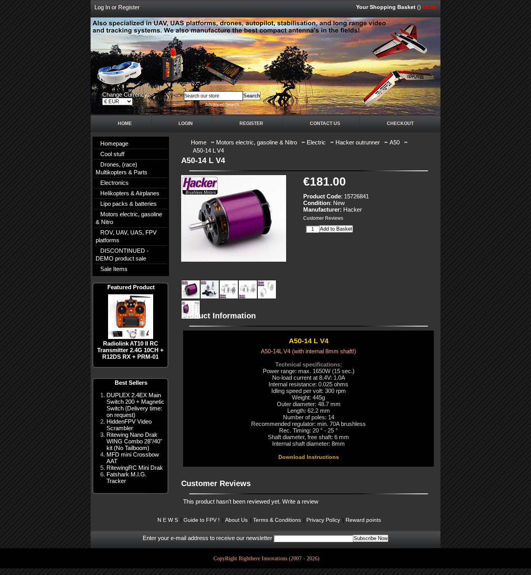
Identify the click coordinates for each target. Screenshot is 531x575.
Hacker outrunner (357, 142)
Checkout (400, 123)
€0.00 (430, 7)
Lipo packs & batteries (128, 203)
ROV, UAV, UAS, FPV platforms (126, 236)
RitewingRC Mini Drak (135, 467)
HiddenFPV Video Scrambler (129, 424)
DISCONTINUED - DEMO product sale (122, 254)
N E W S (167, 520)
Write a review (300, 501)
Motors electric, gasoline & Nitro (129, 218)
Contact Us (325, 123)
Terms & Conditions (277, 520)
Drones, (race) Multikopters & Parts (121, 168)
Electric (316, 142)
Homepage (114, 143)
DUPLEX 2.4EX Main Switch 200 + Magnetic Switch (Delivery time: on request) (135, 405)
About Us (236, 520)
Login (185, 123)
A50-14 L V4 (208, 150)
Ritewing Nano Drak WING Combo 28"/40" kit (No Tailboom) (134, 441)
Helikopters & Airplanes (129, 193)
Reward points (363, 520)
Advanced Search (222, 104)
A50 (395, 142)
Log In (102, 7)
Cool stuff (112, 154)
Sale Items (114, 269)
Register (129, 7)
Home (125, 123)
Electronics (114, 182)
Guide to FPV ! (201, 520)
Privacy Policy (323, 520)
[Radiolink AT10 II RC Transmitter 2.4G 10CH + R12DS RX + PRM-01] (130, 337)
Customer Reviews (323, 218)
